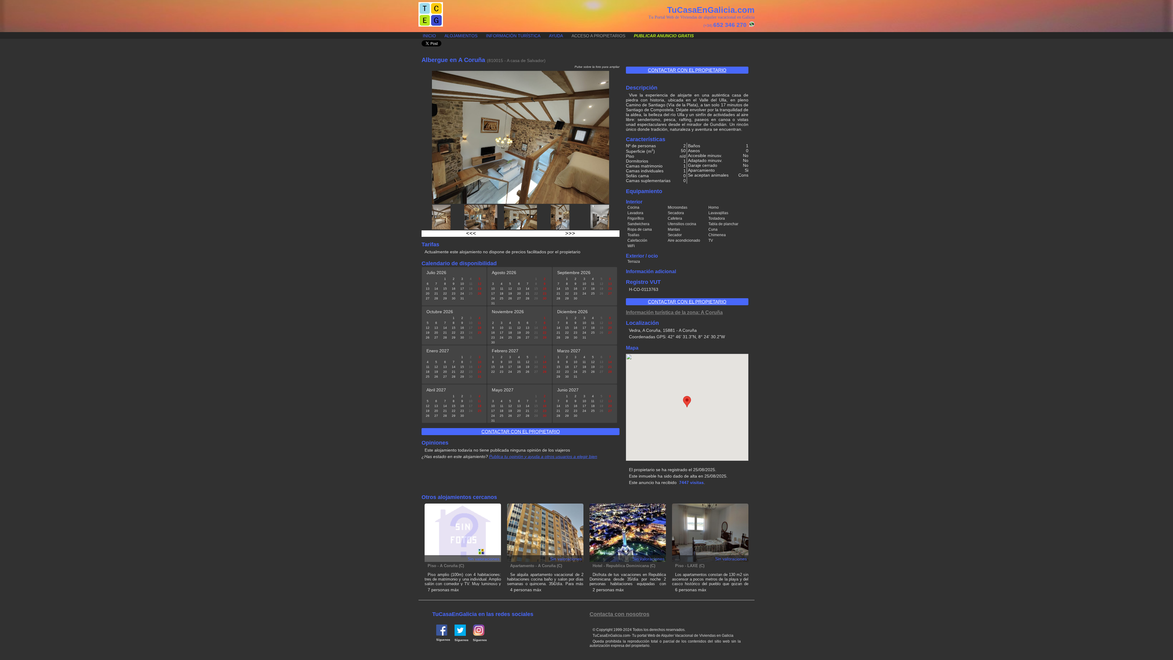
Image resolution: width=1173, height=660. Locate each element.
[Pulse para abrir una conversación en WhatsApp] (751, 26)
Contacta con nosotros (619, 614)
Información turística (513, 35)
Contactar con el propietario (687, 70)
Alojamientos (460, 35)
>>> (570, 233)
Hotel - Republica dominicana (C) (624, 565)
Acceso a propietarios (598, 35)
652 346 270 (730, 25)
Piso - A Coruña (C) (446, 565)
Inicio (429, 35)
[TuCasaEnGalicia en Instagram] (478, 634)
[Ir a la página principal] (430, 25)
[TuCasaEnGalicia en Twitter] (460, 634)
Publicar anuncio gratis (664, 35)
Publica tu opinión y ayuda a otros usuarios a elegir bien (543, 456)
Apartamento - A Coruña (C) (536, 565)
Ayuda (556, 35)
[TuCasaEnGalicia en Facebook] (441, 634)
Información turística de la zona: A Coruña (674, 312)
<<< (471, 233)
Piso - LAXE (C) (689, 565)
